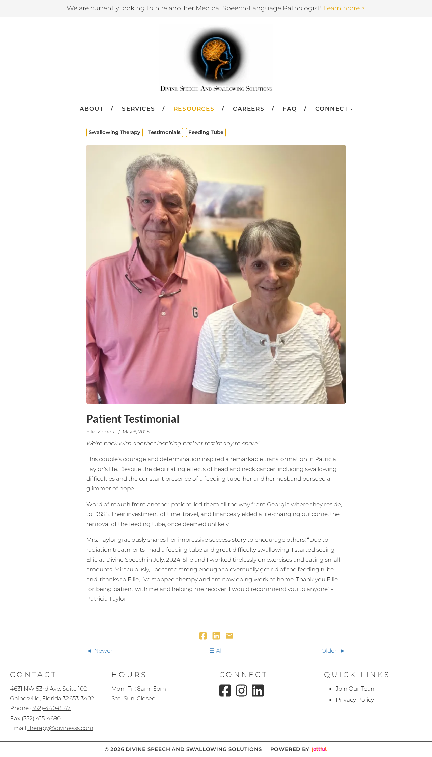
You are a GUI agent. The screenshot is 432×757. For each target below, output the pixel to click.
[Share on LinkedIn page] (217, 636)
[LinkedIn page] (258, 690)
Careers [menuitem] (248, 108)
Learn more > (344, 8)
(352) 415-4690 (41, 718)
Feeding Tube (205, 132)
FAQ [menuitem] (290, 108)
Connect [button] (331, 108)
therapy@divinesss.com (60, 728)
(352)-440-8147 (50, 708)
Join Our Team (356, 688)
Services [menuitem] (138, 108)
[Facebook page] (225, 690)
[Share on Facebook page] (204, 636)
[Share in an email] (229, 636)
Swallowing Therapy (114, 132)
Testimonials (164, 132)
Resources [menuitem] (193, 108)
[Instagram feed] (241, 690)
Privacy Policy (355, 699)
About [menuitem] (92, 108)
